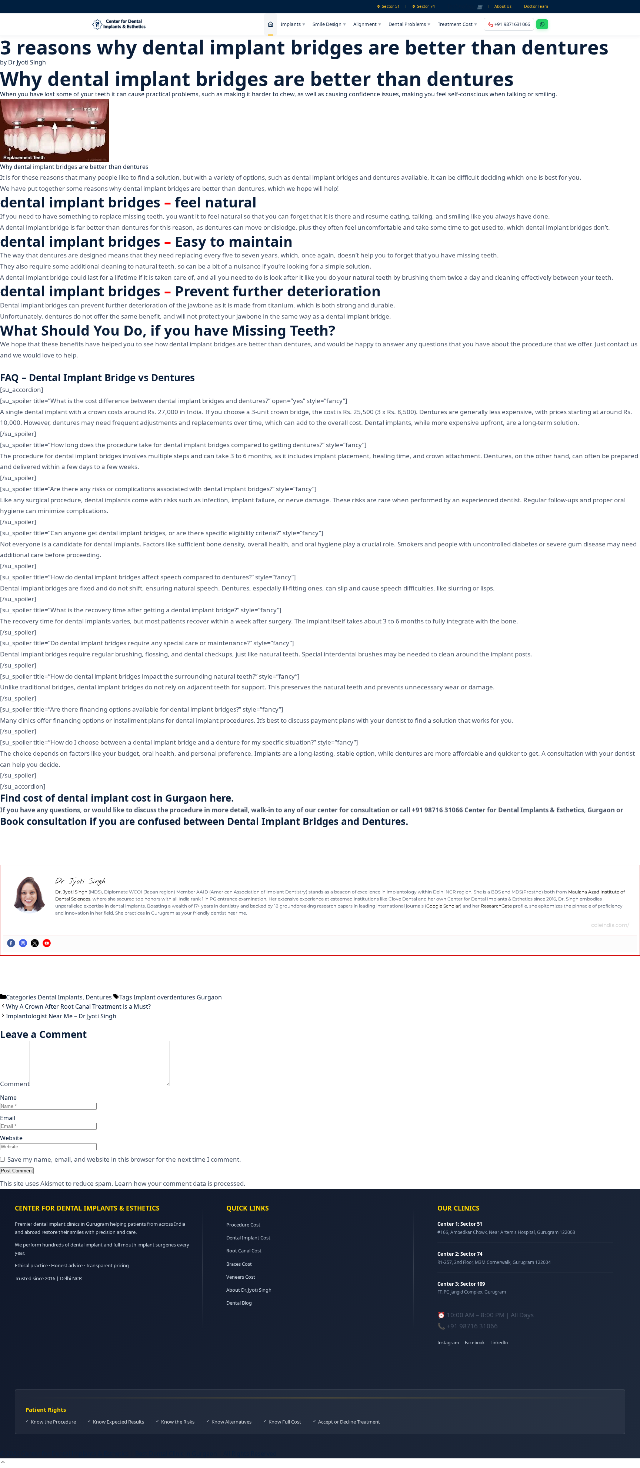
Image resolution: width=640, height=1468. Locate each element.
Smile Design (329, 24)
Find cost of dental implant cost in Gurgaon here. (117, 798)
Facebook (474, 1342)
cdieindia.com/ (610, 925)
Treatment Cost (457, 24)
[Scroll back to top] (3, 1463)
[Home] (270, 24)
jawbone (200, 305)
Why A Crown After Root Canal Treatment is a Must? (78, 1006)
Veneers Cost (240, 1277)
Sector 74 (426, 6)
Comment (15, 1083)
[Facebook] (11, 943)
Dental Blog (239, 1302)
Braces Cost (239, 1264)
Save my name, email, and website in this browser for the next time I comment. (124, 1159)
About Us (503, 6)
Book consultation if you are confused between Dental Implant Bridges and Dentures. (204, 821)
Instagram (448, 1342)
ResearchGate (496, 906)
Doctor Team (536, 6)
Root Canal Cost (243, 1250)
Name (8, 1097)
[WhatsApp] (542, 24)
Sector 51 (391, 6)
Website (11, 1138)
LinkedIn (499, 1342)
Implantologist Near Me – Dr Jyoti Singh (61, 1016)
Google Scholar (443, 906)
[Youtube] (47, 943)
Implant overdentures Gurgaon (178, 997)
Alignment (367, 24)
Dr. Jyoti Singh (71, 892)
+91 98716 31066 (472, 1326)
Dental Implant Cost (248, 1237)
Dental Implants (60, 997)
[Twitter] (35, 943)
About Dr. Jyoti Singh (248, 1289)
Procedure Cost (243, 1224)
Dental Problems (409, 24)
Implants (293, 24)
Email (7, 1118)
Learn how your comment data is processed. (180, 1183)
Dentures (99, 997)
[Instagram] (23, 943)
